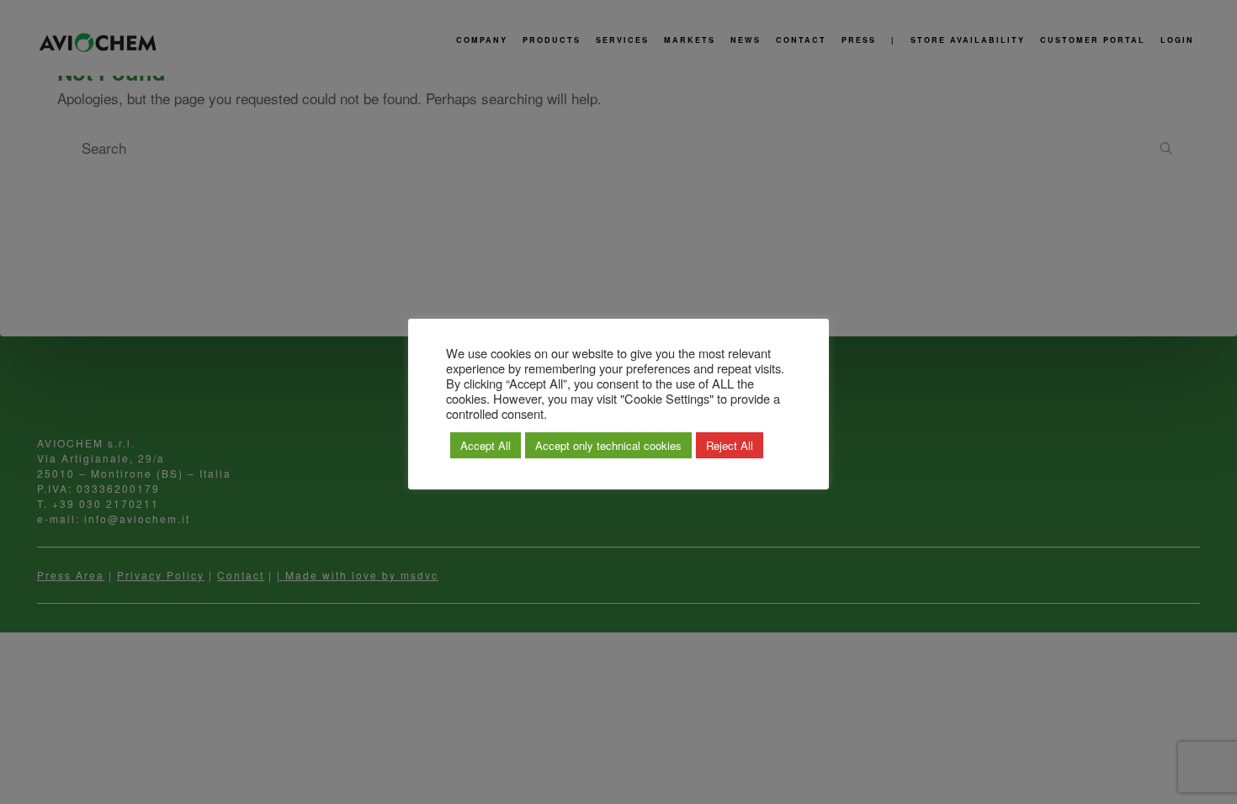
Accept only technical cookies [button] (608, 445)
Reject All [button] (729, 445)
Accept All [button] (485, 445)
